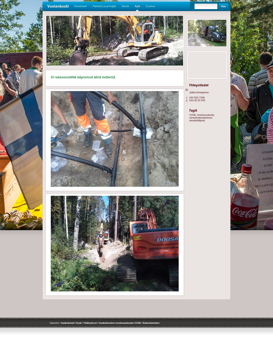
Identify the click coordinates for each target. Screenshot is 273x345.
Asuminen (80, 6)
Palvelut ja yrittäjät (104, 6)
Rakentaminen (151, 323)
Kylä (137, 6)
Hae (223, 6)
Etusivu (150, 6)
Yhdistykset (90, 323)
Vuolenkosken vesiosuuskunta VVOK (120, 323)
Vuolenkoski (58, 6)
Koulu (125, 6)
